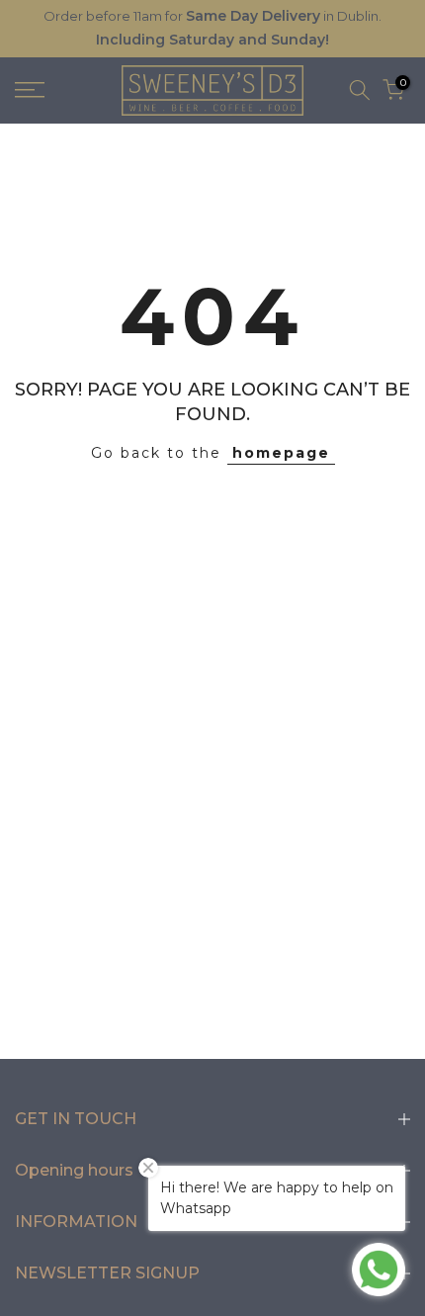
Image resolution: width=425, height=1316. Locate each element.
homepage (281, 453)
